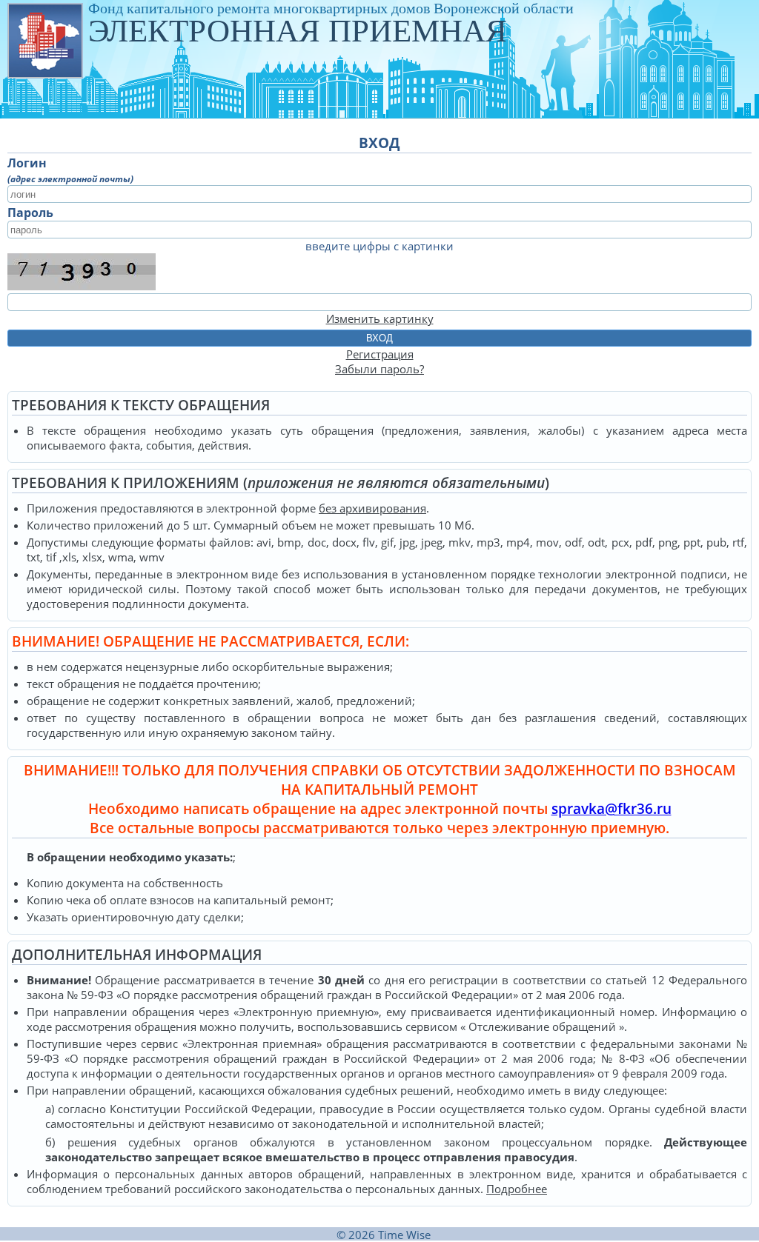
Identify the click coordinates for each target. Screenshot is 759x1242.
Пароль (30, 212)
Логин (27, 163)
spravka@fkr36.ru (611, 808)
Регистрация (380, 354)
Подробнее (516, 1188)
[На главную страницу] (44, 40)
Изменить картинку (380, 318)
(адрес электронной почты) (70, 179)
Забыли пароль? (379, 368)
